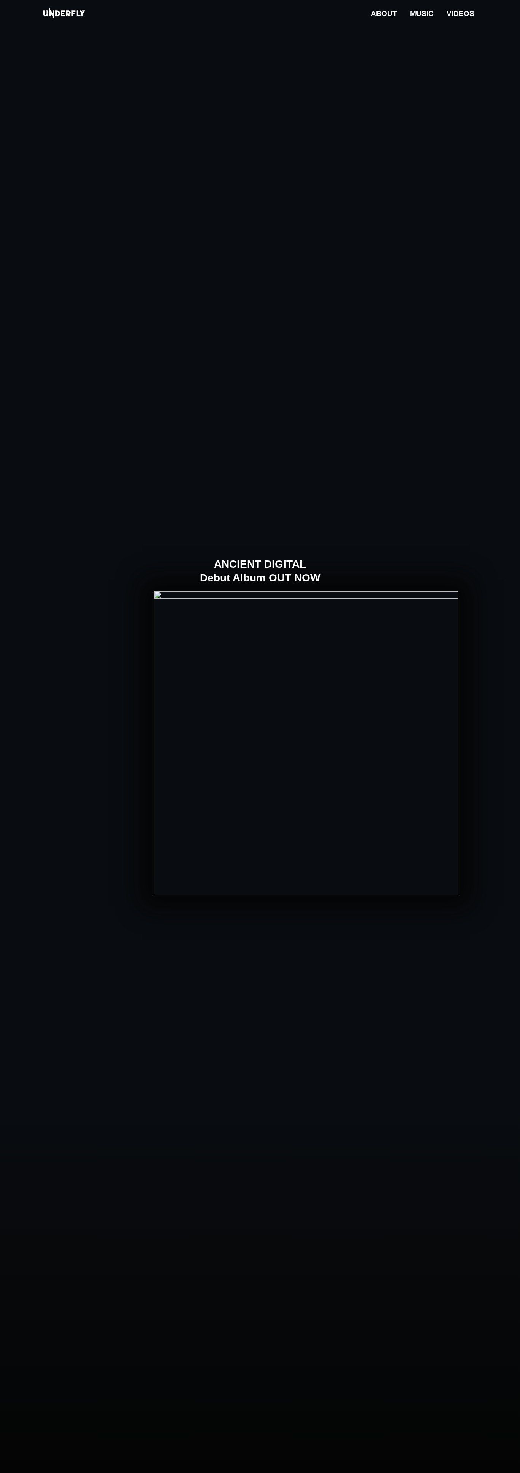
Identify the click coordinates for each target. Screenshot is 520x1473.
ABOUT (384, 13)
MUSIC (422, 13)
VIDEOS (460, 13)
